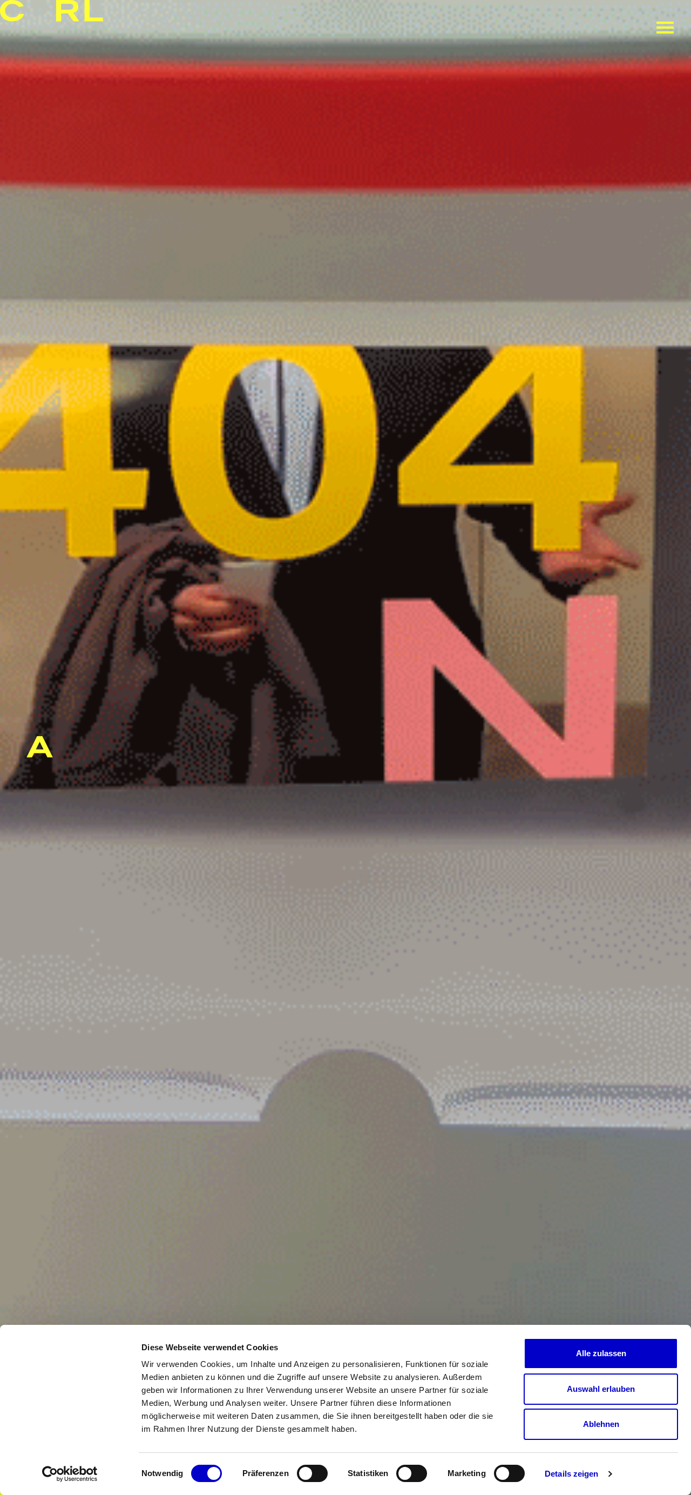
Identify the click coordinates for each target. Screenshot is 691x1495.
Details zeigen (571, 1473)
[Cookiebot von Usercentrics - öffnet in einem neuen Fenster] (70, 1474)
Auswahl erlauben (601, 1388)
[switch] (312, 1473)
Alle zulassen (601, 1353)
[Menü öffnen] (665, 27)
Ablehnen (601, 1424)
